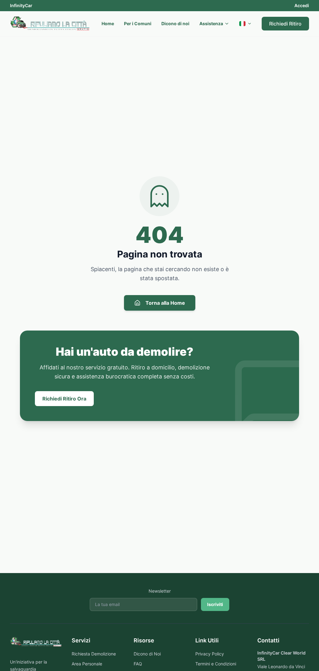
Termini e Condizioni (215, 663)
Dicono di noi (175, 23)
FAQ (138, 663)
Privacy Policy (209, 653)
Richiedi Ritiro (285, 24)
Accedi (301, 5)
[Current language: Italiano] (245, 23)
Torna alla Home (165, 303)
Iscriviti (215, 604)
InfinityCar (21, 5)
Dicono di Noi (147, 653)
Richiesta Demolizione (94, 653)
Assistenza (211, 23)
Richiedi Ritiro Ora (64, 399)
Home (108, 23)
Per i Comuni (137, 23)
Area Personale (87, 663)
